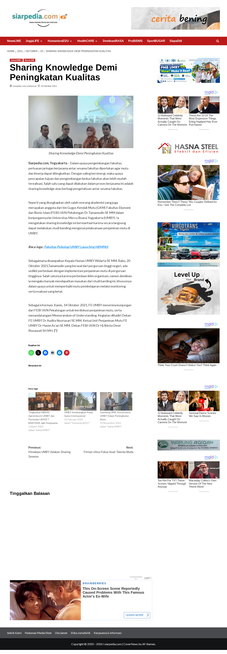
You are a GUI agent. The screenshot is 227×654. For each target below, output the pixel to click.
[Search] (217, 41)
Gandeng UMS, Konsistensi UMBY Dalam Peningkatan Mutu (115, 416)
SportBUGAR (156, 40)
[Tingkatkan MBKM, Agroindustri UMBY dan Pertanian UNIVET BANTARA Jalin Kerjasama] (44, 401)
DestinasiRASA (113, 40)
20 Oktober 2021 (49, 86)
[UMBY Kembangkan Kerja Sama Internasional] (80, 401)
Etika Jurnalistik (80, 632)
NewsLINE (14, 40)
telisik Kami (14, 632)
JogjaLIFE (32, 40)
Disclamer (61, 632)
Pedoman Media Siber (38, 632)
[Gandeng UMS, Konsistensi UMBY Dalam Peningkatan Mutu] (116, 401)
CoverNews (130, 644)
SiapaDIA (176, 40)
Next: (108, 450)
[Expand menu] (41, 41)
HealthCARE (85, 40)
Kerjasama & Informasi (107, 632)
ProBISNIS (135, 40)
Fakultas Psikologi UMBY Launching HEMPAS (76, 247)
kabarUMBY (16, 60)
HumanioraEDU (58, 40)
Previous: (49, 452)
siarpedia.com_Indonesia (25, 86)
